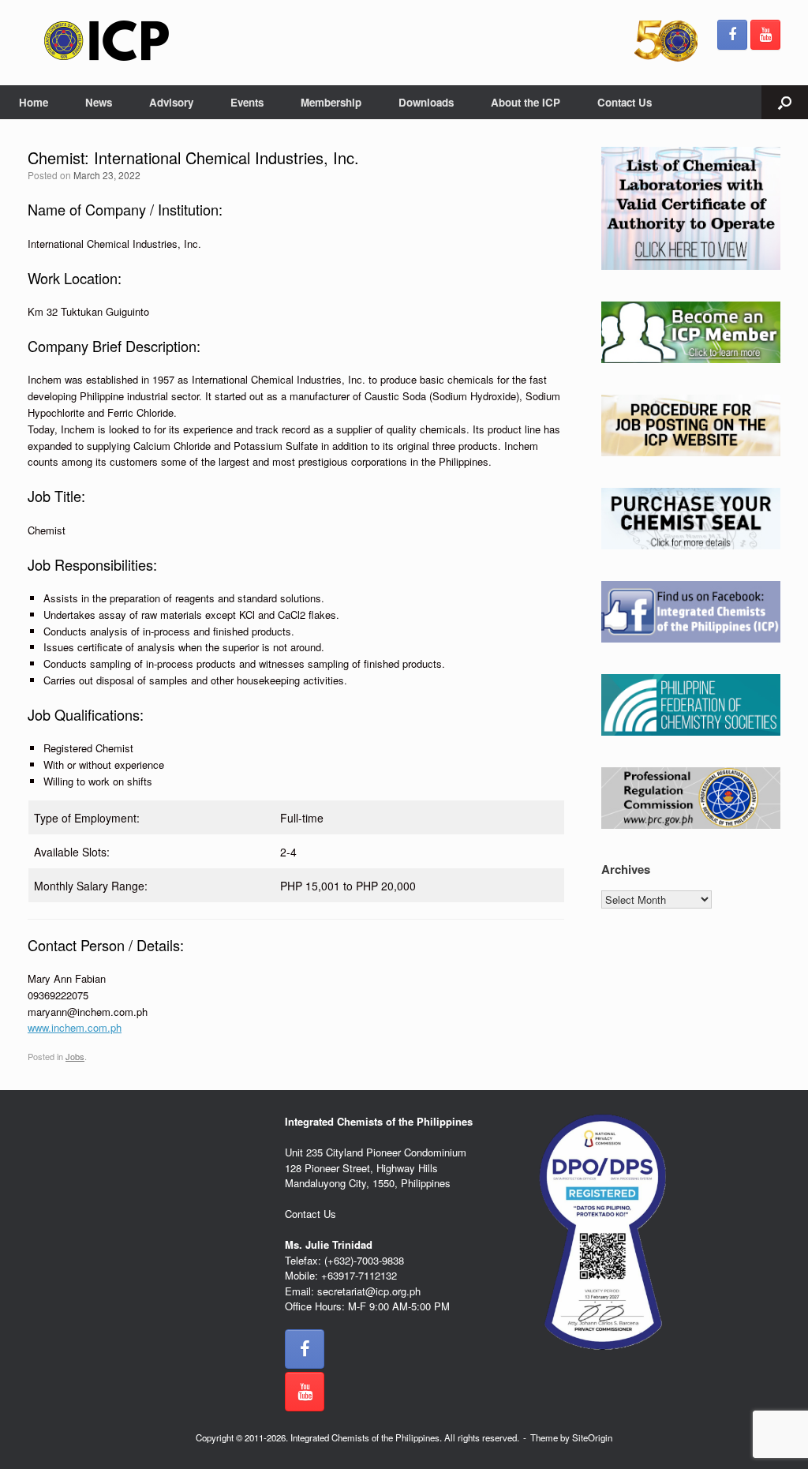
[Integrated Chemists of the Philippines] (106, 41)
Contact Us (624, 102)
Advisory (171, 102)
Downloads (426, 102)
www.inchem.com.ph (75, 1027)
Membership (331, 102)
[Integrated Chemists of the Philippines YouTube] (765, 35)
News (98, 102)
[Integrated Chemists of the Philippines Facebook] (732, 35)
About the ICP (525, 102)
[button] (784, 102)
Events (247, 102)
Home (33, 102)
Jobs (74, 1056)
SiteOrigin (592, 1437)
